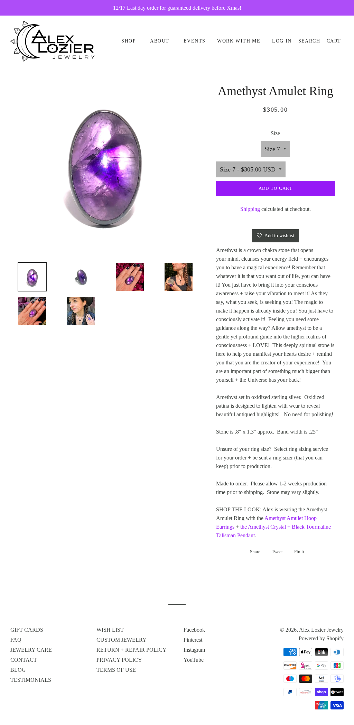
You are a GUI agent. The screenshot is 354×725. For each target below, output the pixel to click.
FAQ (15, 640)
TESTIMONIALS (30, 680)
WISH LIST (110, 630)
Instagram (194, 650)
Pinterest (193, 640)
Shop (128, 41)
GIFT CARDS (26, 630)
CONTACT (23, 660)
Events (194, 41)
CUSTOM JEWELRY (121, 640)
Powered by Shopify (321, 638)
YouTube (194, 660)
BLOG (18, 670)
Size (275, 133)
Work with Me (238, 41)
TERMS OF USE (116, 670)
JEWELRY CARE (31, 650)
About (159, 41)
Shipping (250, 209)
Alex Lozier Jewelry (321, 630)
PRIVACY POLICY (119, 660)
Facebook (194, 630)
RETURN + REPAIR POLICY (131, 650)
